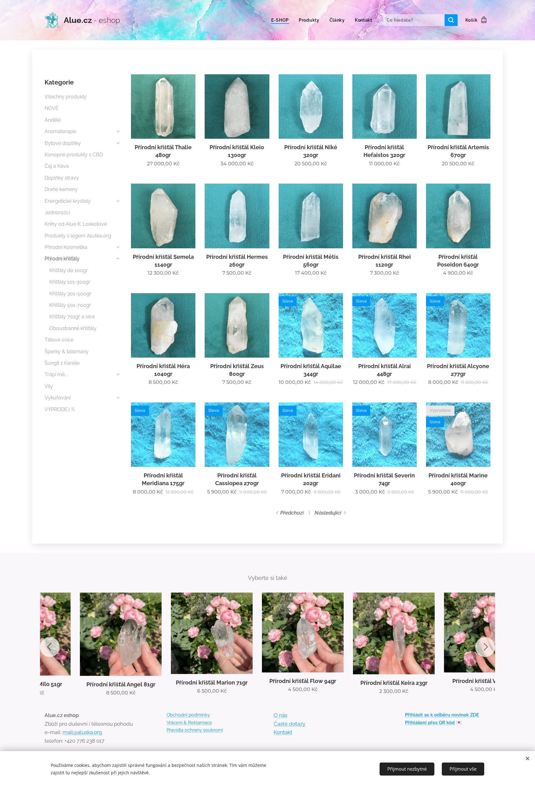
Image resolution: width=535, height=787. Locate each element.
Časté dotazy (289, 724)
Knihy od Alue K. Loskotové (76, 224)
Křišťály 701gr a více (72, 317)
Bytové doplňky (63, 143)
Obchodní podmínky (188, 715)
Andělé (53, 120)
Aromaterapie (60, 131)
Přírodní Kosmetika (66, 247)
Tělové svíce (59, 340)
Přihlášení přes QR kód (430, 722)
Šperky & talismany (67, 351)
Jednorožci (57, 212)
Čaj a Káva (57, 166)
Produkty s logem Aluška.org (78, 236)
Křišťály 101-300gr (69, 282)
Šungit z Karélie (62, 363)
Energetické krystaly (68, 201)
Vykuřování (58, 398)
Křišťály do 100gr (68, 270)
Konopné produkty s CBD (74, 155)
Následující (328, 513)
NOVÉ (52, 108)
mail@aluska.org (82, 732)
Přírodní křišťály (62, 259)
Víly (49, 386)
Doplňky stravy (62, 178)
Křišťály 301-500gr (70, 294)
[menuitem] (282, 20)
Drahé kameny (61, 189)
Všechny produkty (66, 97)
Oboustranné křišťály (73, 328)
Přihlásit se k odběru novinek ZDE (442, 715)
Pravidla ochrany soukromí (195, 730)
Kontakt (283, 732)
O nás (280, 715)
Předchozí (292, 513)
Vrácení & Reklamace (189, 722)
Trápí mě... (56, 374)
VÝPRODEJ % (60, 409)
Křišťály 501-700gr (70, 305)
